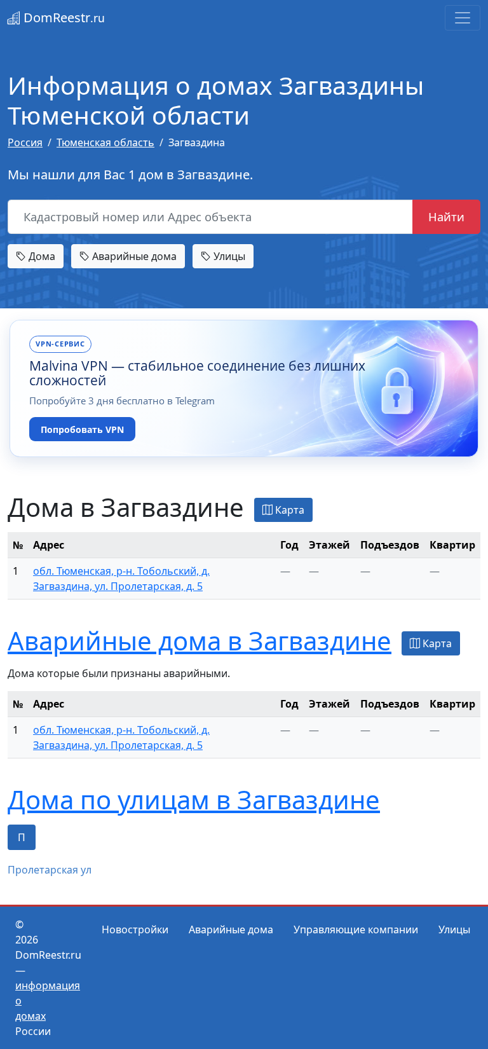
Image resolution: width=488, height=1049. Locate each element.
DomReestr (62, 17)
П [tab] (21, 837)
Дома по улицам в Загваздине (194, 799)
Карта (288, 510)
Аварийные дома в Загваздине (199, 640)
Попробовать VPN (82, 429)
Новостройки (135, 929)
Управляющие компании (356, 929)
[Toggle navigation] (462, 18)
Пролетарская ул (50, 870)
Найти (446, 216)
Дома (40, 256)
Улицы (228, 256)
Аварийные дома (133, 256)
